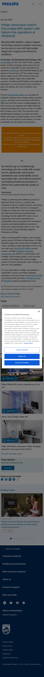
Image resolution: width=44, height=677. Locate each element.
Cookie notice (28, 343)
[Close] (39, 311)
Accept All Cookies (22, 363)
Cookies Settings (22, 350)
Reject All (22, 356)
